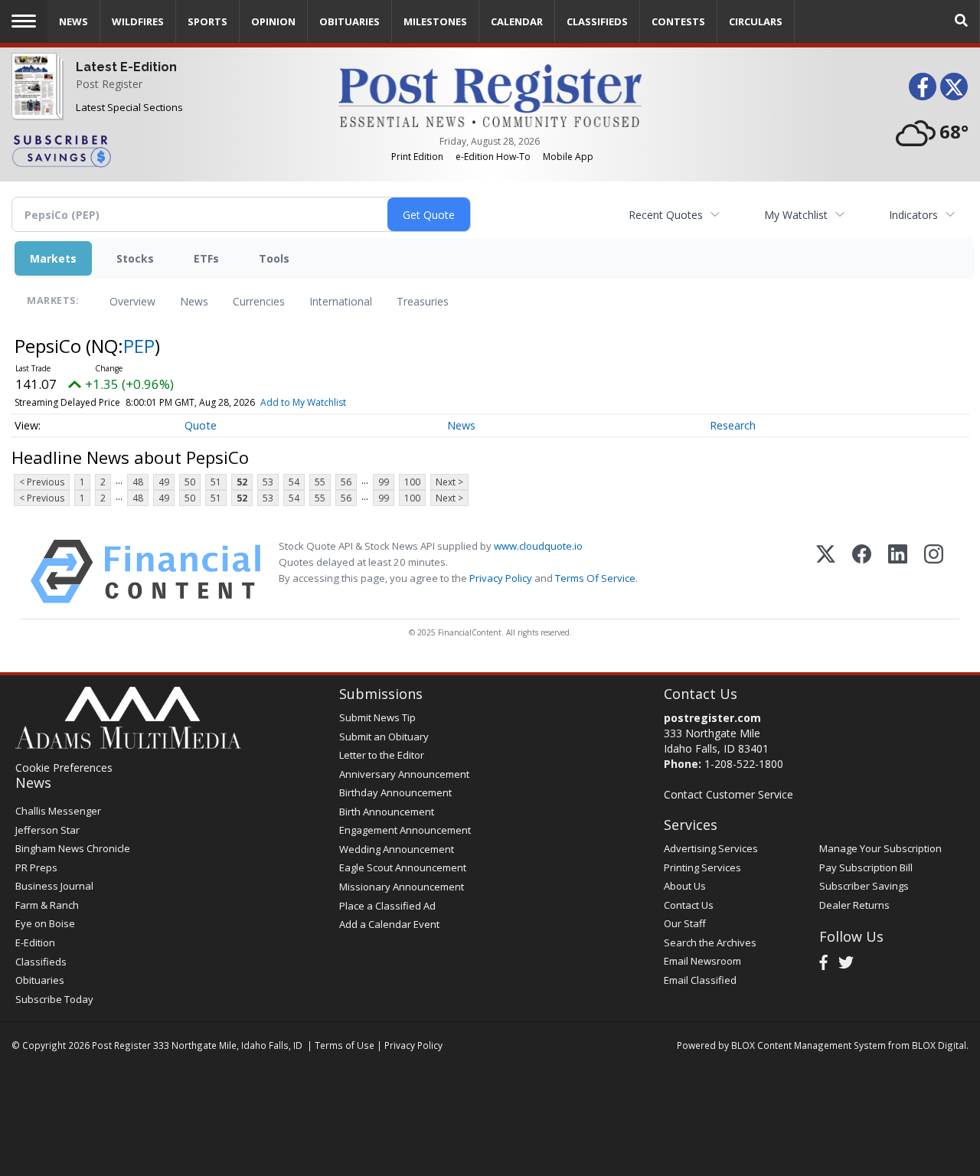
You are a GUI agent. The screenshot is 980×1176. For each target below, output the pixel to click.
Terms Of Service (595, 578)
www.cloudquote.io (538, 546)
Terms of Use (344, 1045)
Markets (53, 258)
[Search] (961, 21)
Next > (449, 481)
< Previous (41, 481)
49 (163, 481)
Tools (274, 258)
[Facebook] (861, 571)
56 (346, 481)
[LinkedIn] (897, 571)
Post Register (109, 84)
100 (412, 481)
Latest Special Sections (129, 107)
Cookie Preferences (64, 767)
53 (268, 481)
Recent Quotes (666, 214)
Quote (201, 425)
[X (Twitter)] (825, 571)
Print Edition (417, 156)
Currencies (259, 301)
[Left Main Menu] (23, 21)
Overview (132, 301)
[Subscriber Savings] (163, 150)
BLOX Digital (939, 1045)
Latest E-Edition (126, 67)
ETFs (206, 258)
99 (383, 481)
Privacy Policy (500, 578)
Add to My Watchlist (303, 402)
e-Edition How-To (493, 156)
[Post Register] (34, 97)
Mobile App (568, 156)
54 (294, 481)
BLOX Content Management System (808, 1045)
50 (190, 481)
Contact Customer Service (728, 794)
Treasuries (423, 301)
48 (137, 481)
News (194, 301)
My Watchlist (796, 214)
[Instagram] (933, 571)
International (340, 301)
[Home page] (490, 94)
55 (320, 481)
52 (242, 481)
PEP (139, 345)
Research (733, 425)
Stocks (135, 258)
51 (216, 481)
